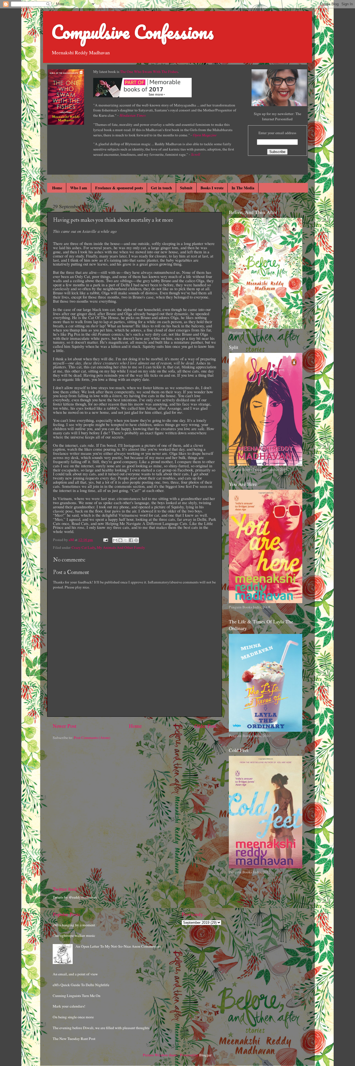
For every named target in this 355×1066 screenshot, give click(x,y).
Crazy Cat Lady (83, 547)
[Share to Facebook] (131, 540)
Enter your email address (277, 132)
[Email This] (115, 540)
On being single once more (73, 1016)
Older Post (205, 725)
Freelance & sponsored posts (119, 188)
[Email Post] (105, 539)
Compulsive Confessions (132, 31)
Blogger (205, 1054)
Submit (186, 188)
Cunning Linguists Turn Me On (76, 995)
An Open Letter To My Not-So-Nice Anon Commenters (118, 946)
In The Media (243, 188)
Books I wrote (212, 188)
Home (57, 188)
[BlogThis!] (120, 540)
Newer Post (64, 725)
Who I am (78, 188)
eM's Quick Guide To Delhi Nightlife (81, 984)
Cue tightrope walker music (74, 935)
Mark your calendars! (69, 1006)
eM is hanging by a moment (74, 924)
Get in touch (161, 188)
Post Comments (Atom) (92, 737)
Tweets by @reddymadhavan (75, 897)
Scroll (195, 154)
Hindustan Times (133, 115)
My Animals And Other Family (121, 547)
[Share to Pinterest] (136, 540)
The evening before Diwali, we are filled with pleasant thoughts (101, 1027)
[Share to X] (125, 540)
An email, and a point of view (75, 973)
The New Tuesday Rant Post (74, 1038)
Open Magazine (205, 134)
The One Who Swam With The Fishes (149, 71)
